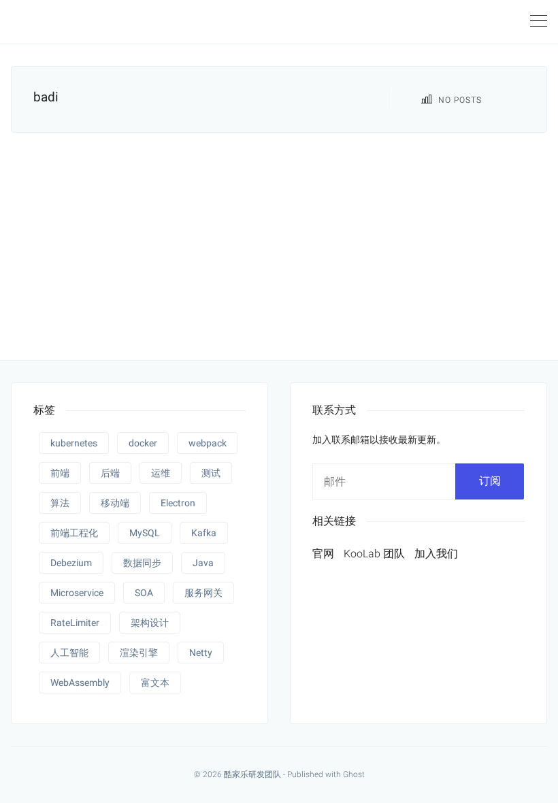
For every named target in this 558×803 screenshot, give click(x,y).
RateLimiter (74, 622)
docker (143, 443)
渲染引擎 (139, 652)
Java (203, 562)
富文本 (155, 682)
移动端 (115, 502)
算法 (59, 502)
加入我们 (436, 553)
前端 (59, 473)
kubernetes (73, 443)
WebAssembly (80, 682)
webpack (207, 443)
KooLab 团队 (374, 553)
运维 (160, 473)
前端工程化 (74, 532)
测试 (210, 473)
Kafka (203, 532)
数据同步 (142, 562)
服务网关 (203, 592)
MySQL (144, 532)
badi (46, 97)
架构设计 (150, 622)
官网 (323, 553)
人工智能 (69, 652)
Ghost (354, 774)
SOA (144, 592)
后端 (110, 473)
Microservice (76, 592)
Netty (200, 652)
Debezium (71, 562)
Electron (178, 502)
